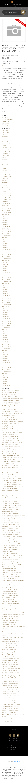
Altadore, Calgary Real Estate (9, 396)
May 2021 (4, 243)
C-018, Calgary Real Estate (9, 425)
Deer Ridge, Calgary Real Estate (10, 469)
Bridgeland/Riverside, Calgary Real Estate (12, 421)
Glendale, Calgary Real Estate (9, 511)
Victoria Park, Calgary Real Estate (10, 699)
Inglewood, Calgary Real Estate (10, 534)
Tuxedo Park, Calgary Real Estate (10, 691)
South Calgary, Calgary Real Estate (11, 666)
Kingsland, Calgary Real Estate (9, 541)
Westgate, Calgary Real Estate (10, 708)
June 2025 (5, 159)
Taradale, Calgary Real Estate (9, 685)
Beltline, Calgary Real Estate (9, 409)
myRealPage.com (16, 761)
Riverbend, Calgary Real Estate (10, 618)
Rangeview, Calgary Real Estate (10, 607)
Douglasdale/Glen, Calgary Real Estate (12, 480)
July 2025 (4, 157)
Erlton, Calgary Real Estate (9, 496)
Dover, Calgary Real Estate (9, 482)
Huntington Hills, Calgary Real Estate (11, 532)
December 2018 (6, 299)
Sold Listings (5, 125)
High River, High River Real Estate (10, 524)
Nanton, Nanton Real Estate (9, 574)
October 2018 (6, 302)
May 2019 (4, 289)
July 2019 (4, 285)
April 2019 (4, 291)
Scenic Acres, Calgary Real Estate (10, 647)
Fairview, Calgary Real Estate (9, 501)
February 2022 (6, 226)
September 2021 (6, 235)
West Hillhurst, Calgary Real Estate (11, 704)
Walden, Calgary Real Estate (9, 702)
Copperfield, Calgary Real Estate (10, 453)
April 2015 (4, 381)
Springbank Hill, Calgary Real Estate (11, 672)
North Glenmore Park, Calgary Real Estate (13, 580)
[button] (10, 735)
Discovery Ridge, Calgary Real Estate (11, 478)
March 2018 (5, 316)
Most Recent (5, 130)
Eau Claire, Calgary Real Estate (10, 488)
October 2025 (6, 151)
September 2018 (6, 304)
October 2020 (6, 256)
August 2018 (5, 306)
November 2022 (6, 209)
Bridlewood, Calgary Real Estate (10, 423)
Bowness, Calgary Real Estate (9, 415)
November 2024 (6, 172)
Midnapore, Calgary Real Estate (10, 566)
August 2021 (5, 237)
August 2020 (5, 260)
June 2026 (5, 136)
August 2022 (5, 214)
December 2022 (6, 207)
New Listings (5, 121)
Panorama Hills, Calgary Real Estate (11, 589)
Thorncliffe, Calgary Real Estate (10, 687)
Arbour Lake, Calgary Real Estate (10, 400)
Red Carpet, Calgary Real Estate (10, 609)
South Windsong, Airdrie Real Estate (11, 668)
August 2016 (5, 350)
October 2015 (6, 369)
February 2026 (6, 143)
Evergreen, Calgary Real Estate (10, 499)
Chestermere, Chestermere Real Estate (12, 442)
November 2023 (6, 195)
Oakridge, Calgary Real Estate (9, 584)
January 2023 (5, 205)
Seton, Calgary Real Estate (9, 649)
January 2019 (5, 297)
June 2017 (5, 333)
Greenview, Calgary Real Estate (10, 513)
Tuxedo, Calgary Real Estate (9, 693)
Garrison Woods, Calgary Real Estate (11, 505)
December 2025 (6, 147)
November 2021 (6, 232)
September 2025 (6, 153)
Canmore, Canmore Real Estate (10, 430)
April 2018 (4, 314)
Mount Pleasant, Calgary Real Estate (11, 572)
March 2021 (5, 247)
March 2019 (5, 293)
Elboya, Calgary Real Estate (9, 494)
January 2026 (5, 145)
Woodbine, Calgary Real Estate (10, 718)
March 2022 (5, 224)
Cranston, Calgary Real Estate (9, 463)
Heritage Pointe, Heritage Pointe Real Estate (13, 520)
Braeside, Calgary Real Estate (9, 417)
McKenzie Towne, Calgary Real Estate (11, 564)
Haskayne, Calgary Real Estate (10, 519)
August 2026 (5, 132)
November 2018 (6, 300)
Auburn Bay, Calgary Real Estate (10, 404)
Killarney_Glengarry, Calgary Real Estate (12, 538)
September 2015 (6, 371)
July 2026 (4, 134)
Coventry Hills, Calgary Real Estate (11, 461)
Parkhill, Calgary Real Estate (9, 591)
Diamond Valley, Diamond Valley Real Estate (13, 476)
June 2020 (5, 264)
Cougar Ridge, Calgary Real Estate (10, 455)
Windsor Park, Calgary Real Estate (11, 712)
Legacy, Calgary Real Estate (9, 551)
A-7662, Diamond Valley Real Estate (11, 390)
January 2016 (5, 364)
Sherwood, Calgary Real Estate (10, 655)
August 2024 (5, 178)
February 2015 (6, 385)
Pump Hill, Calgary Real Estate (9, 601)
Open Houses (5, 123)
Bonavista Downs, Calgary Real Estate (12, 413)
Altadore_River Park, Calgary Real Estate (12, 398)
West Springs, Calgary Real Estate (10, 706)
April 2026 (4, 140)
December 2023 (6, 193)
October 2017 (6, 325)
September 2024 (6, 176)
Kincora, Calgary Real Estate (9, 540)
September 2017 (6, 327)
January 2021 (5, 251)
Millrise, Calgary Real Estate (9, 568)
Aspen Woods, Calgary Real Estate (11, 402)
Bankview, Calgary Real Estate (10, 407)
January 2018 (5, 320)
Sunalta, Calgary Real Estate (9, 679)
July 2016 (4, 352)
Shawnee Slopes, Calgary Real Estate (11, 651)
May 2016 (4, 356)
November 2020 (6, 254)
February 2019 (6, 295)
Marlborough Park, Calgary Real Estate (12, 561)
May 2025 (4, 161)
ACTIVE (19, 8)
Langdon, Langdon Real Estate (9, 549)
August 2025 (5, 155)
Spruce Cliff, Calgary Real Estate (10, 674)
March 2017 (5, 339)
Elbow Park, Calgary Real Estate (10, 492)
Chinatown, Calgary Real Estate (10, 444)
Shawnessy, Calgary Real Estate (10, 653)
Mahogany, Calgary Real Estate (10, 559)
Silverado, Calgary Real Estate (9, 660)
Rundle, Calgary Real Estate (9, 624)
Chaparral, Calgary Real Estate (10, 438)
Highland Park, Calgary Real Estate (11, 526)
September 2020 (6, 258)
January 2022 (5, 228)
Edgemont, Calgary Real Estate (10, 490)
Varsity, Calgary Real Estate (12, 55)
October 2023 (6, 197)
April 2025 (4, 163)
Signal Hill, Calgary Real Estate (9, 656)
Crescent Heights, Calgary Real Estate (12, 465)
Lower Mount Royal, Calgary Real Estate (12, 555)
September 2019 (6, 281)
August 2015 (5, 373)
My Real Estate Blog (7, 119)
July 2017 (4, 331)
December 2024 (6, 170)
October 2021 (6, 233)
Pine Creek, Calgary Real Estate (10, 597)
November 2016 (6, 346)
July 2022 (4, 216)
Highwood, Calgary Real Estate (10, 528)
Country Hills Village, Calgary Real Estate (12, 457)
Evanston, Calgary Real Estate (9, 497)
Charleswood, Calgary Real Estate (10, 440)
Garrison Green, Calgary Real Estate (11, 503)
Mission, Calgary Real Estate (9, 570)
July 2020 (4, 262)
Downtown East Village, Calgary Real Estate (13, 484)
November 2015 (6, 368)
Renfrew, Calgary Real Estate (9, 610)
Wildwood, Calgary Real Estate (10, 710)
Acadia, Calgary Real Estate (9, 392)
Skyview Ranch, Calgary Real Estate (11, 662)
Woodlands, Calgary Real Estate (10, 720)
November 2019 (6, 277)
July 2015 (4, 375)
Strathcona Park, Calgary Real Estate (11, 677)
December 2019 (6, 276)
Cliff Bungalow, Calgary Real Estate (11, 446)
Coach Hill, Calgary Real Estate (10, 448)
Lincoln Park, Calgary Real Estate (10, 553)
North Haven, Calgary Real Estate (10, 582)
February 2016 (6, 362)
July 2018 (4, 308)
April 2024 (4, 186)
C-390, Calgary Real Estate (9, 428)
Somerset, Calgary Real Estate (10, 664)
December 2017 (6, 322)
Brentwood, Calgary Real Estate (10, 419)
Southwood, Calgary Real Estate (10, 670)
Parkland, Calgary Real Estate (9, 593)
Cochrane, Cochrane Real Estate (10, 450)
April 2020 (4, 268)
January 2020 (5, 274)
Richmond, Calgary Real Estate (10, 616)
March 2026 (5, 141)
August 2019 (5, 283)
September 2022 (6, 212)
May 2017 (4, 335)
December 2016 (6, 345)
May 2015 (4, 379)
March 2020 (5, 270)
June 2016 (5, 354)
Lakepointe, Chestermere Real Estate (12, 545)
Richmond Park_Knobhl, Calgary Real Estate (13, 614)
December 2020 (6, 253)
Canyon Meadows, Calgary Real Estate (12, 432)
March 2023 (5, 201)
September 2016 (6, 348)
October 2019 (6, 279)
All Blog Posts (5, 117)
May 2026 (4, 138)
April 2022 (4, 222)
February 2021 (6, 249)
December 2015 (6, 366)
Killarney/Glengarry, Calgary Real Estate (12, 536)
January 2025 (5, 168)
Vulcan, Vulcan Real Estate (8, 700)
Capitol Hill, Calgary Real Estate (10, 434)
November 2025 (6, 149)
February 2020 (6, 272)
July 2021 (4, 239)
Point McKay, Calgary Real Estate (10, 599)
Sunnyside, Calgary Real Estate (10, 683)
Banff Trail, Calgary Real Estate (10, 406)
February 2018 (6, 318)
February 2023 (6, 203)
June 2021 (5, 241)
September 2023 (6, 199)
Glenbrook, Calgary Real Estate (10, 509)
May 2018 (4, 312)
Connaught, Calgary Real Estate (10, 451)
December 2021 (6, 230)
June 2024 (5, 182)
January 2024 (5, 191)
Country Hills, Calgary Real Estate (10, 459)
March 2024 (5, 187)
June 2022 (5, 218)
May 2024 (4, 184)
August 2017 (5, 329)
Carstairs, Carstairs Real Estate (10, 436)
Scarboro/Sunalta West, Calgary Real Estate (13, 645)
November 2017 (6, 323)
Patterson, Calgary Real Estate (10, 595)
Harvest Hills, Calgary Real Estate (10, 517)
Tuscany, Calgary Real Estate (9, 689)
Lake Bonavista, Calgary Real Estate (11, 543)
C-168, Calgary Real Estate (9, 427)
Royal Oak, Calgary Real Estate (10, 622)
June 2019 (5, 287)
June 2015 (5, 377)
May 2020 (4, 266)
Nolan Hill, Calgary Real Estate (10, 578)
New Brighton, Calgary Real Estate (11, 576)
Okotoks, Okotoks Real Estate (10, 586)
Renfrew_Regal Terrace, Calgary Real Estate (13, 612)
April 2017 (4, 337)
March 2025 (5, 164)
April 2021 (4, 245)
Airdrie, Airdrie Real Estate (9, 394)
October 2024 (6, 174)
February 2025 (6, 166)
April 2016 (4, 358)
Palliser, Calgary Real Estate (9, 587)
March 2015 (5, 383)
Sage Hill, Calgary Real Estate (9, 643)
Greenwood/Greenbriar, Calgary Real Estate (13, 515)
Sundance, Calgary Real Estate (10, 681)
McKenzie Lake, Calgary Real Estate (11, 563)
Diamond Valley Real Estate (9, 474)
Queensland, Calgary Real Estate (10, 603)
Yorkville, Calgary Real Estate (9, 722)
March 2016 (5, 360)
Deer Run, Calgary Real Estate (10, 471)
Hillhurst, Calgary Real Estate (9, 530)
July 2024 (4, 180)
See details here (6, 66)
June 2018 (5, 310)
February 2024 (6, 189)
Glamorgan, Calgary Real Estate (10, 507)
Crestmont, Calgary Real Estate (10, 467)
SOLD (25, 8)
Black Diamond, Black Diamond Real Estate (13, 411)
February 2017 (6, 341)
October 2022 (6, 210)
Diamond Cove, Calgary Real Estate (11, 472)
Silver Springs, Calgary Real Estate (10, 658)
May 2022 (4, 220)
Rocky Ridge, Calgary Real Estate (10, 620)
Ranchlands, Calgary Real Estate (10, 605)
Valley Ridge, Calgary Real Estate (10, 695)
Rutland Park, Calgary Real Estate (10, 641)
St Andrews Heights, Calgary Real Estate (12, 676)
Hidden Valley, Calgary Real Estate (11, 522)
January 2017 (5, 343)
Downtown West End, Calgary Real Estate (13, 486)
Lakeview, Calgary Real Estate (10, 547)
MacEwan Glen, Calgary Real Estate (11, 557)
